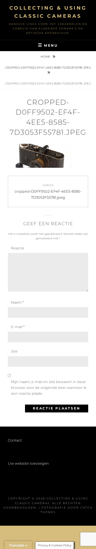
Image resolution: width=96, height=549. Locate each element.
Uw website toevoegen (28, 463)
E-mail (18, 327)
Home (46, 56)
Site (14, 351)
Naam (17, 302)
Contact (15, 440)
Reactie (17, 248)
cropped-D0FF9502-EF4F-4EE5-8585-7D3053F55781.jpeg (48, 67)
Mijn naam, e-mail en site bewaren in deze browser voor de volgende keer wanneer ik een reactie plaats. (48, 388)
